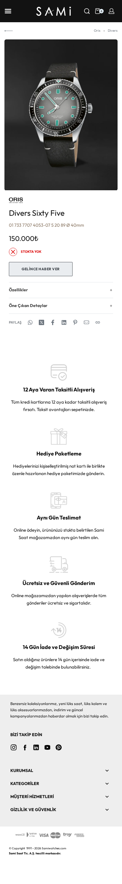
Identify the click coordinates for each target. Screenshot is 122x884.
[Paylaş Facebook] (52, 322)
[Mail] (86, 322)
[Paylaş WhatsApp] (30, 322)
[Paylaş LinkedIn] (64, 322)
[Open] (8, 11)
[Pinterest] (58, 747)
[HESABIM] (111, 11)
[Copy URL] (97, 322)
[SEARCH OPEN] (87, 11)
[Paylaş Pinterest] (75, 322)
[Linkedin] (36, 747)
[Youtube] (47, 747)
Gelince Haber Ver (41, 269)
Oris (97, 30)
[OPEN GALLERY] (61, 115)
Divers (113, 30)
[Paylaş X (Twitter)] (41, 322)
